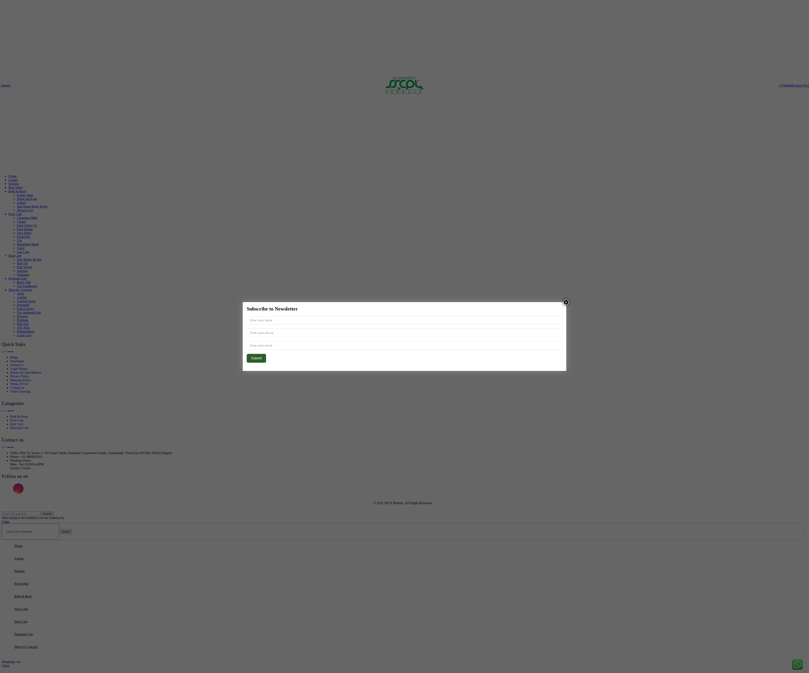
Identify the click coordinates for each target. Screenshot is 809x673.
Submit (256, 358)
